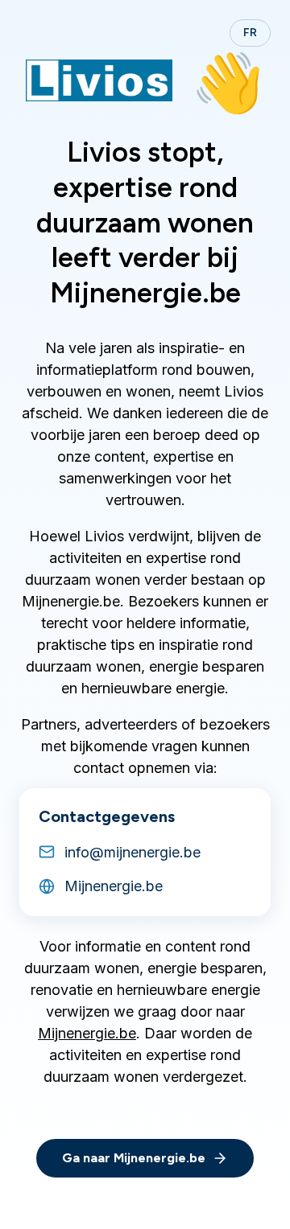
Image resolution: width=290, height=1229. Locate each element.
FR (250, 32)
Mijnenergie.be (87, 1033)
